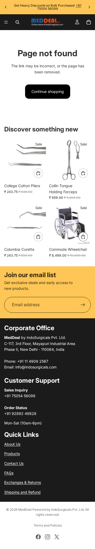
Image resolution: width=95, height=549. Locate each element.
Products (12, 453)
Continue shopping (47, 91)
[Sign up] (82, 304)
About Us (12, 444)
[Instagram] (47, 537)
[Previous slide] (6, 7)
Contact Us (13, 463)
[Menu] (6, 22)
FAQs (8, 473)
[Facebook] (38, 537)
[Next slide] (89, 7)
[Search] (17, 22)
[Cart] (88, 22)
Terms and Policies (48, 525)
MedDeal (25, 510)
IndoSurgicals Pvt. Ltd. (67, 510)
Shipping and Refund (22, 492)
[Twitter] (57, 537)
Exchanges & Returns (22, 482)
